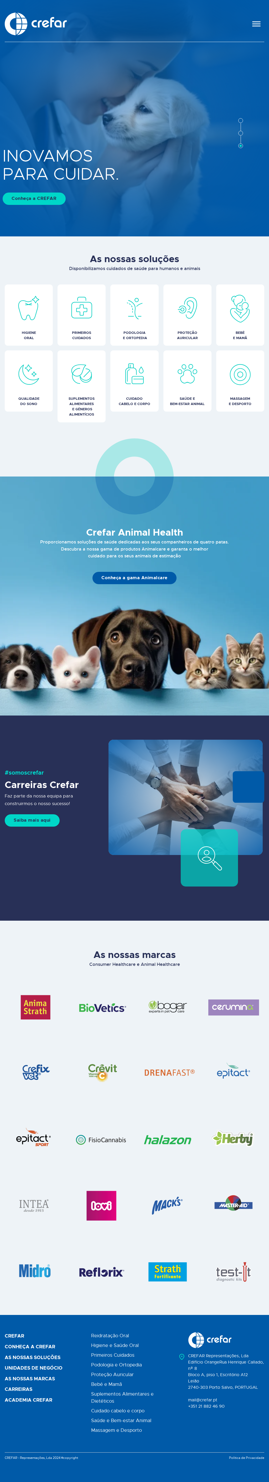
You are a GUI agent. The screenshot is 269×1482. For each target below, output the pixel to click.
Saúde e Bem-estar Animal (121, 1420)
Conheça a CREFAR (34, 198)
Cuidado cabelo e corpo (117, 1411)
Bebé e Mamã (106, 1384)
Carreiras (18, 1389)
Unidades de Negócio (34, 1368)
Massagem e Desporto (116, 1430)
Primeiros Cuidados (112, 1355)
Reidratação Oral (110, 1336)
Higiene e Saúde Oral (115, 1345)
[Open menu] (256, 24)
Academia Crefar (28, 1400)
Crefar (14, 1336)
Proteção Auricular (112, 1374)
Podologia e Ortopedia (116, 1365)
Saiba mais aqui (32, 820)
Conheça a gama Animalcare (134, 578)
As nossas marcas (30, 1379)
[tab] (240, 120)
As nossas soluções (32, 1357)
